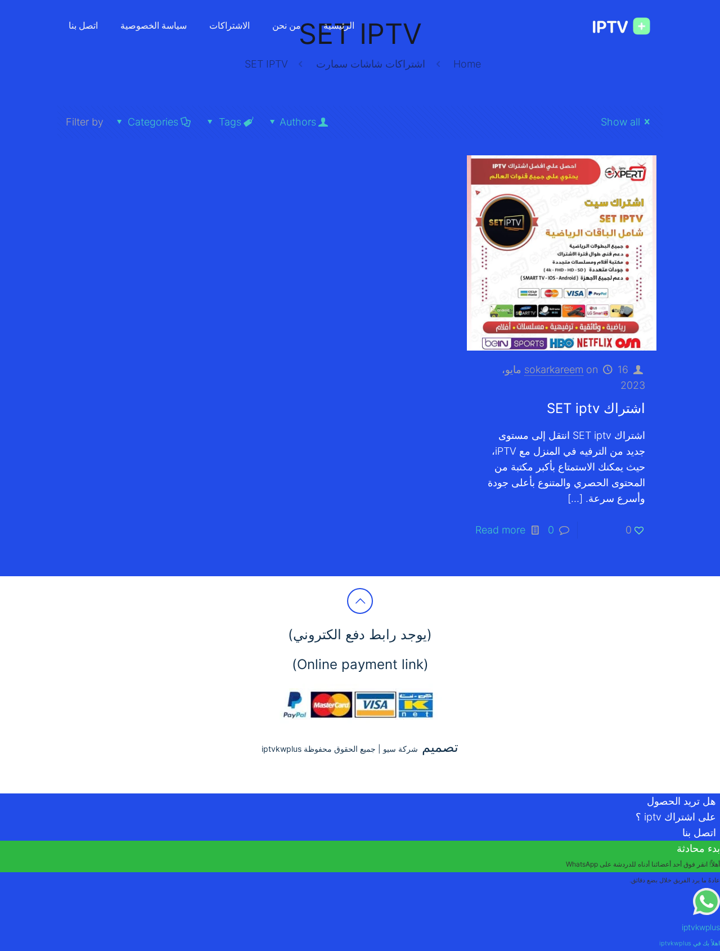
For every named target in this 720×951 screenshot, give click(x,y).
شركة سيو (400, 748)
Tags (230, 122)
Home (467, 64)
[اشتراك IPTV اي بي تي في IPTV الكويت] (615, 25)
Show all (620, 122)
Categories (153, 122)
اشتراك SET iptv (596, 408)
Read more (500, 530)
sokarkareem (553, 369)
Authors (298, 122)
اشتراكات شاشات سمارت (370, 64)
